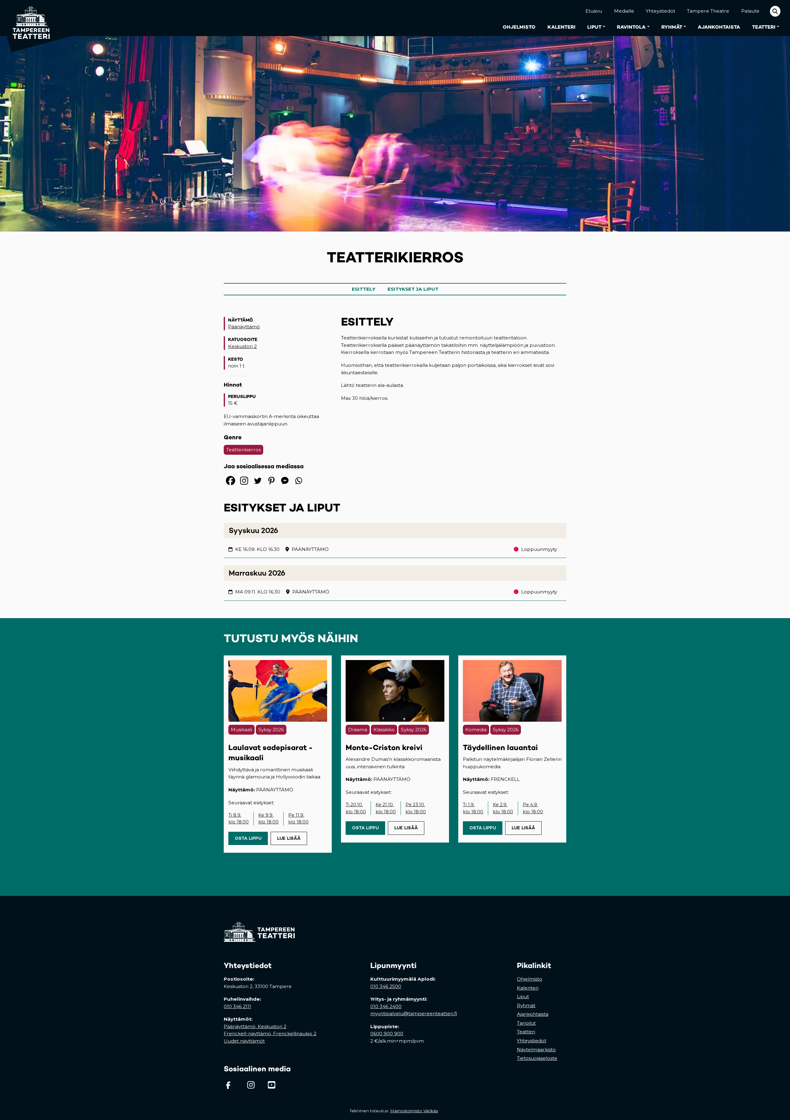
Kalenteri (561, 27)
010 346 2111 (237, 1006)
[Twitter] (258, 480)
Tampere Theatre (708, 11)
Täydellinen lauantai (500, 747)
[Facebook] (230, 480)
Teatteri (763, 27)
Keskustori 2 (242, 346)
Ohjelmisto (519, 27)
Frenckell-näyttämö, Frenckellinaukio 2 (270, 1033)
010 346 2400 (385, 1006)
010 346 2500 (385, 986)
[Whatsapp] (298, 480)
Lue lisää (289, 838)
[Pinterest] (271, 480)
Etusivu (593, 11)
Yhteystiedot (660, 11)
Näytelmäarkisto (536, 1049)
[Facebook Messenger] (285, 480)
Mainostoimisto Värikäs (415, 1110)
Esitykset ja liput (413, 289)
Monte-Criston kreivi (384, 747)
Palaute (750, 11)
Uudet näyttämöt (244, 1041)
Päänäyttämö (244, 327)
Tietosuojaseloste (537, 1058)
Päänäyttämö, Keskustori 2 (255, 1026)
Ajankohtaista (719, 27)
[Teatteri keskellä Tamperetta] (27, 18)
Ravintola (631, 27)
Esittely (363, 289)
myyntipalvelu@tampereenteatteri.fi (413, 1013)
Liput (594, 27)
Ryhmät (671, 27)
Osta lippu (251, 838)
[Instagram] (244, 480)
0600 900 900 (386, 1033)
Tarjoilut (526, 1023)
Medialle (624, 11)
